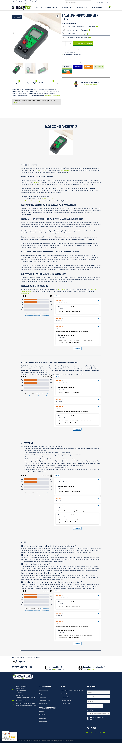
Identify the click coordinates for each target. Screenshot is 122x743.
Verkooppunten (51, 7)
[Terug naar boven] (14, 662)
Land (106, 2)
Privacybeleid (58, 741)
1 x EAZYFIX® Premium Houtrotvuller (78, 26)
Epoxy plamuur (65, 693)
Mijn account (99, 2)
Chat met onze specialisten (90, 84)
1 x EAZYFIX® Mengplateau (75, 37)
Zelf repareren (65, 7)
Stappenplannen (43, 703)
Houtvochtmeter (43, 721)
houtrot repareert (43, 170)
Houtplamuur (42, 718)
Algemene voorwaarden (34, 741)
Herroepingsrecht (68, 741)
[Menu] (8, 732)
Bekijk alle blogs (65, 703)
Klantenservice (96, 7)
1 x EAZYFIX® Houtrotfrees (75, 30)
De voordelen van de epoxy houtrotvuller (72, 690)
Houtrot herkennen (66, 700)
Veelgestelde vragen (44, 694)
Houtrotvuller (65, 170)
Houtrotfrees (18, 103)
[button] (57, 16)
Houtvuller (41, 711)
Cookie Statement (47, 741)
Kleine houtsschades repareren (34, 201)
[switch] (5, 737)
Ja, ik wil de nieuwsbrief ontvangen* (95, 718)
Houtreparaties (65, 697)
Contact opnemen (43, 690)
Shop (38, 7)
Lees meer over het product (52, 95)
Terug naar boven (23, 661)
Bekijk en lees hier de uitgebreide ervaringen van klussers (26, 657)
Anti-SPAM (91, 710)
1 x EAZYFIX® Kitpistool (74, 34)
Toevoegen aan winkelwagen (83, 43)
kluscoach (91, 669)
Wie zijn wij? (81, 7)
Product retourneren (44, 700)
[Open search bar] (105, 7)
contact (55, 669)
